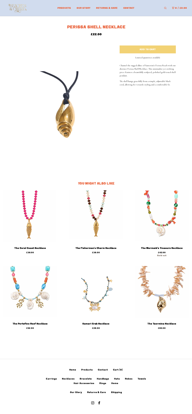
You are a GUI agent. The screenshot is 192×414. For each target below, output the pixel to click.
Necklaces (68, 379)
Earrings (51, 379)
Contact (129, 8)
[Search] (165, 8)
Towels (142, 379)
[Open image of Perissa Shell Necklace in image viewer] (64, 105)
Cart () (118, 370)
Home (72, 370)
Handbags (103, 379)
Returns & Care (107, 8)
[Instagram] (93, 403)
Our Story (84, 8)
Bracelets (86, 379)
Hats (117, 379)
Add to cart (148, 49)
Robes (129, 379)
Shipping (116, 392)
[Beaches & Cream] (18, 8)
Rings (102, 383)
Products (64, 8)
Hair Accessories (84, 383)
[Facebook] (99, 403)
